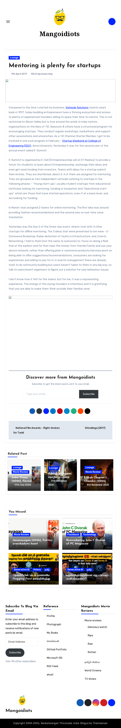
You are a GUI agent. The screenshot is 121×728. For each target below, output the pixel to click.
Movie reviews (93, 620)
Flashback (73, 534)
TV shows (90, 678)
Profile (51, 616)
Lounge (14, 57)
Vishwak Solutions (77, 107)
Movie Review (20, 472)
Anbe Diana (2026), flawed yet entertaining (23, 481)
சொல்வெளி (53, 641)
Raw (90, 643)
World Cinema (93, 670)
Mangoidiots (60, 33)
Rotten (92, 652)
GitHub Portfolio (56, 649)
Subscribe (89, 393)
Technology (89, 534)
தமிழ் (47, 569)
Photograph (54, 624)
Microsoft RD (54, 657)
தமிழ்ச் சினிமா (92, 662)
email (50, 674)
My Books (52, 632)
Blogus (84, 723)
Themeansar (100, 723)
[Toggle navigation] (8, 22)
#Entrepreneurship (42, 74)
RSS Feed (52, 666)
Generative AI (21, 569)
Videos (37, 569)
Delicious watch (97, 627)
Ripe (90, 635)
